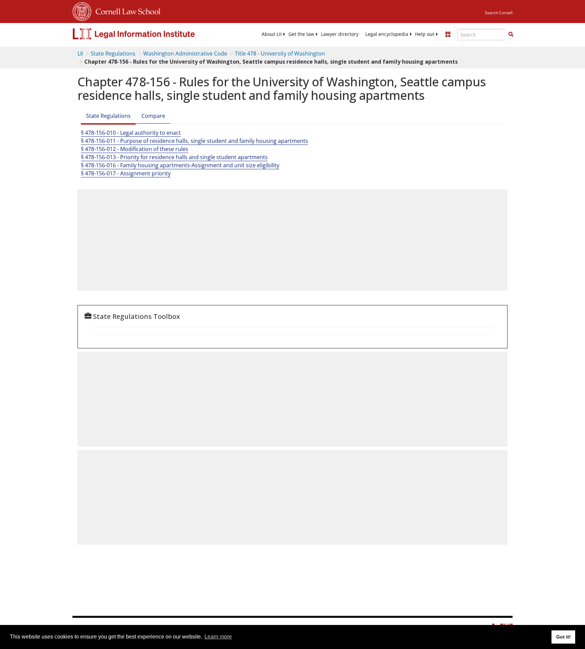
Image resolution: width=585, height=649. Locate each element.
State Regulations (113, 53)
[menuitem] (271, 34)
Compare (153, 116)
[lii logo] (148, 34)
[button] (510, 34)
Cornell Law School (125, 10)
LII (80, 53)
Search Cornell (499, 13)
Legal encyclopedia (386, 34)
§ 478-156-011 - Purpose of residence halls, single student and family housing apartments (194, 141)
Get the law (301, 34)
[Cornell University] (81, 10)
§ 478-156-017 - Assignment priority (126, 173)
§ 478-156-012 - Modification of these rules (134, 149)
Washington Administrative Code (185, 53)
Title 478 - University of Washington (280, 53)
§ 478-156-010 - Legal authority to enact (131, 132)
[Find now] (510, 34)
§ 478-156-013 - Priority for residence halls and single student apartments (174, 157)
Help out (424, 34)
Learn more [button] (218, 637)
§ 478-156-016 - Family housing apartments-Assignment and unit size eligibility (180, 165)
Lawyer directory (340, 34)
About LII (272, 34)
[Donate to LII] (448, 34)
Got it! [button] (563, 637)
